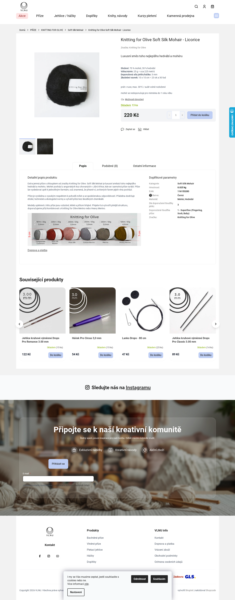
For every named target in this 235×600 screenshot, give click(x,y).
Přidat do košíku (200, 115)
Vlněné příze (94, 543)
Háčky (90, 555)
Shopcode (211, 590)
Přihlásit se (58, 463)
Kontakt (159, 537)
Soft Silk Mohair (186, 183)
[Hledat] (196, 6)
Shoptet (189, 590)
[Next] (216, 324)
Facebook (40, 556)
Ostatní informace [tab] (144, 166)
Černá (181, 195)
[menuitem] (22, 16)
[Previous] (19, 324)
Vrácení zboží (162, 549)
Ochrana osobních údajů (169, 561)
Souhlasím (159, 578)
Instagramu (138, 387)
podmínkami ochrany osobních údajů (71, 485)
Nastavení (76, 592)
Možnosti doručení (134, 99)
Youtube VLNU (57, 556)
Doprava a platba (164, 543)
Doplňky (91, 561)
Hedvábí (189, 199)
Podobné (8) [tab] (110, 166)
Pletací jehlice (95, 549)
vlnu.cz (48, 556)
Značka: (133, 47)
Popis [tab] (83, 166)
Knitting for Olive (186, 217)
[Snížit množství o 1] (169, 115)
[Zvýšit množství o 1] (182, 115)
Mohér (181, 199)
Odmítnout (140, 578)
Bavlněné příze (95, 537)
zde (86, 583)
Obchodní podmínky (166, 555)
